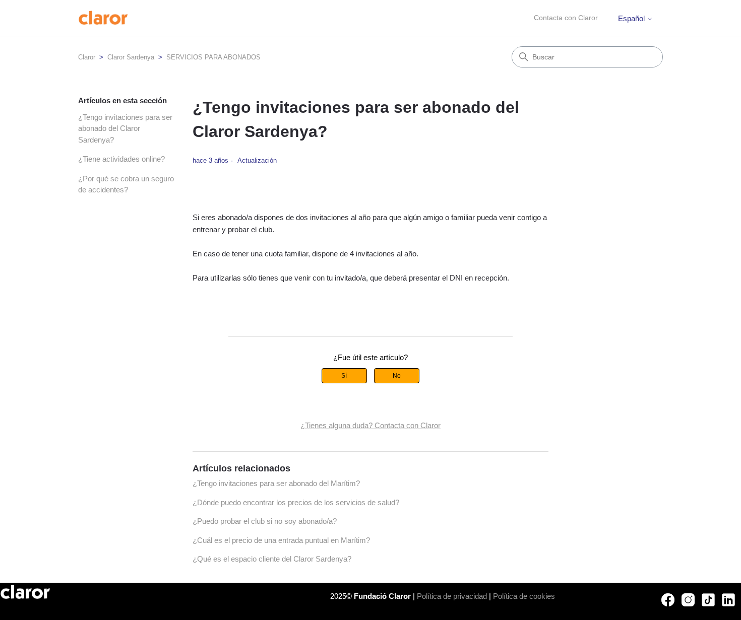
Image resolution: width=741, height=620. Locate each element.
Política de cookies (524, 596)
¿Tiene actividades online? (121, 159)
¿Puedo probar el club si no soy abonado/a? (265, 521)
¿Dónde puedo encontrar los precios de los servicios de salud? (296, 502)
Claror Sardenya (130, 57)
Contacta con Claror (566, 18)
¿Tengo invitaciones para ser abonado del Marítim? (276, 483)
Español (632, 18)
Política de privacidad (452, 596)
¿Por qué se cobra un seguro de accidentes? (126, 184)
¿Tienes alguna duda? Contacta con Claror (370, 425)
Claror (86, 57)
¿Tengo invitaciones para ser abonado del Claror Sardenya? (125, 128)
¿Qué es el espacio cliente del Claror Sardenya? (272, 559)
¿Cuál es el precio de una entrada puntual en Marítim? (281, 540)
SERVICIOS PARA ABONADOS (213, 57)
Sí (344, 375)
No (397, 375)
